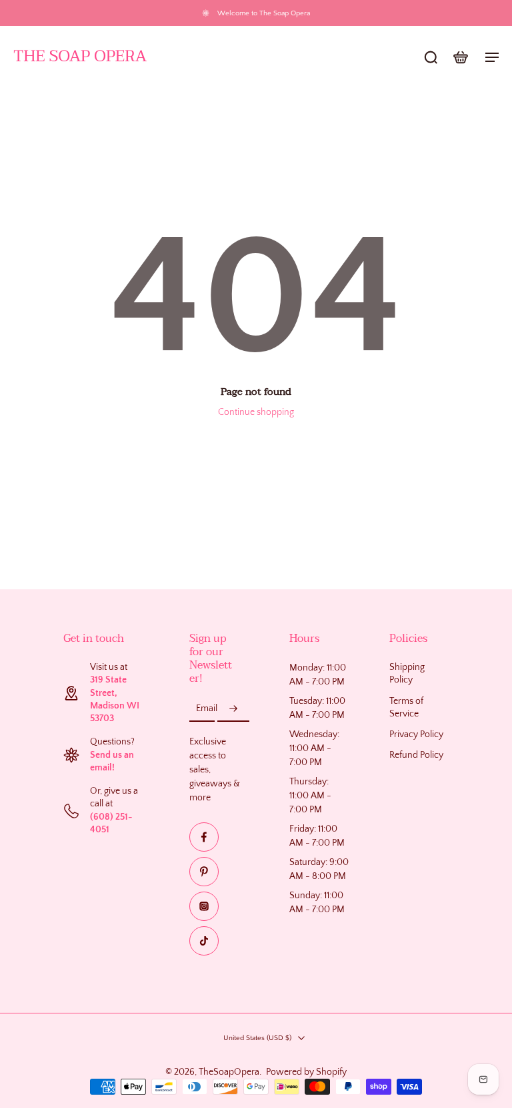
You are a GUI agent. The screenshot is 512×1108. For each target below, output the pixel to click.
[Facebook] (204, 837)
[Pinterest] (204, 871)
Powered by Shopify (306, 1072)
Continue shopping (256, 412)
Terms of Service (406, 707)
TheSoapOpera (229, 1072)
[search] (430, 56)
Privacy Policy (416, 734)
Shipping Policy (407, 673)
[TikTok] (204, 941)
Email (206, 708)
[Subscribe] (233, 709)
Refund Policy (416, 755)
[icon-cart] (460, 56)
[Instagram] (204, 906)
